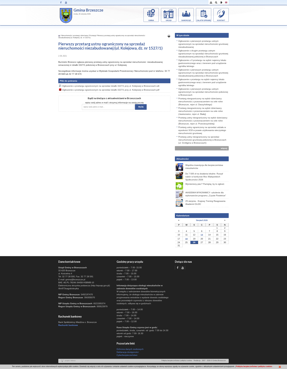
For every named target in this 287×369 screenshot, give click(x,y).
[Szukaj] (216, 2)
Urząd (169, 20)
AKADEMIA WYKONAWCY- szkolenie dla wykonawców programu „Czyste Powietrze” (205, 194)
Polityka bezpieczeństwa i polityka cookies (176, 360)
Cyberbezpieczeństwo (127, 355)
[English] (226, 2)
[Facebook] (60, 2)
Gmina (151, 20)
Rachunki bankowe (68, 325)
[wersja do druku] (168, 35)
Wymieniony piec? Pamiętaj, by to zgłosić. (205, 184)
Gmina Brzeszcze (88, 10)
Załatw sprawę (204, 20)
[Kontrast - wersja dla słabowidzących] (221, 2)
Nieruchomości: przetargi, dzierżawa (74, 35)
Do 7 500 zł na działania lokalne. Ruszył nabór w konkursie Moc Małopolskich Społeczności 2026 (204, 176)
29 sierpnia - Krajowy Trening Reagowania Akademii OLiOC (205, 202)
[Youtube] (65, 2)
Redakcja (197, 360)
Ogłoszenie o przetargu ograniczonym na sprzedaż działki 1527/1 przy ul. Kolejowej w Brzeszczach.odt (110, 86)
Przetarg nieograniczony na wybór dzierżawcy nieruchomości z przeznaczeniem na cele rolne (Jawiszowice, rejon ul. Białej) (200, 111)
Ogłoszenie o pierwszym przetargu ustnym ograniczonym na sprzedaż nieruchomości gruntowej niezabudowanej (203, 44)
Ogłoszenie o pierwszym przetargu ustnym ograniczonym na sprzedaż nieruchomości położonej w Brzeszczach (203, 92)
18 (186, 239)
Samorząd (186, 20)
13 (202, 235)
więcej (224, 148)
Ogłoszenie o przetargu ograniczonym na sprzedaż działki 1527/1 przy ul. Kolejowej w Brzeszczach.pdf (110, 90)
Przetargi (92, 35)
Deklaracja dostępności (128, 352)
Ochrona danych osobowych (130, 349)
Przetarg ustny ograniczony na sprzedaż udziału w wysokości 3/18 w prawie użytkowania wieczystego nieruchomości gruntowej (202, 130)
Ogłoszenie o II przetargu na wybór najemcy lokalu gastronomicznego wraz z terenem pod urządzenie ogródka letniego (202, 63)
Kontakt (221, 20)
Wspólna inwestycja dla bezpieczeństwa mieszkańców (204, 166)
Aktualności (182, 159)
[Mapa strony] (210, 2)
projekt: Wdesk (70, 361)
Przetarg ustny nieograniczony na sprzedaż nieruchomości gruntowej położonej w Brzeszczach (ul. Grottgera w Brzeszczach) (202, 140)
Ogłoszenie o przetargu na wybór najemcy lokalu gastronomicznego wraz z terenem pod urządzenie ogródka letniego (202, 82)
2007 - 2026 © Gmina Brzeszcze (214, 360)
